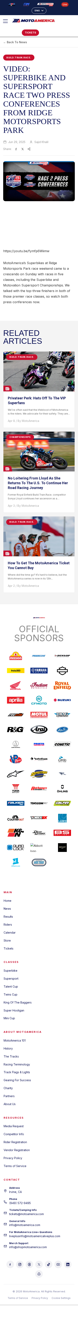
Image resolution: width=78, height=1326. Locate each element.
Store (7, 940)
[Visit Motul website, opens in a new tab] (39, 714)
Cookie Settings (61, 1298)
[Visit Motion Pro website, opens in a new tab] (62, 729)
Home (7, 900)
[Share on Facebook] (16, 149)
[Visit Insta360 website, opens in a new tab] (16, 670)
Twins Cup (10, 994)
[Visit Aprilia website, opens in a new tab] (16, 700)
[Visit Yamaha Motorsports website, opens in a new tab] (39, 670)
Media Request (14, 1126)
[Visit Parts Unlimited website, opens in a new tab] (39, 744)
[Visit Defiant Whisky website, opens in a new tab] (62, 847)
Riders (8, 924)
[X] (39, 1264)
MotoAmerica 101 (15, 1040)
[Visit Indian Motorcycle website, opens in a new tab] (39, 685)
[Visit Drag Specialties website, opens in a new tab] (62, 714)
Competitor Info (14, 1134)
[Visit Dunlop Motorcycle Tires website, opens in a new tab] (62, 656)
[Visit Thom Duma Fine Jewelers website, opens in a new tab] (39, 803)
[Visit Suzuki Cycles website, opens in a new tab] (62, 700)
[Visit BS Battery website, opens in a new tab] (62, 832)
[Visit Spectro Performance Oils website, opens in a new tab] (39, 773)
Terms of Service (15, 1166)
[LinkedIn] (68, 1264)
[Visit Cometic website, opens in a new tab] (62, 744)
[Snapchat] (39, 1274)
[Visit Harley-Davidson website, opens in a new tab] (62, 670)
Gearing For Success (17, 1080)
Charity (8, 1088)
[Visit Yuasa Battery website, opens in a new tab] (16, 788)
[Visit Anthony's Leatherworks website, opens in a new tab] (39, 788)
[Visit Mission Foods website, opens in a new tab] (16, 656)
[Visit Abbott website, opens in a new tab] (39, 847)
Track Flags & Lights (17, 1072)
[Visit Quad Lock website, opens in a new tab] (16, 847)
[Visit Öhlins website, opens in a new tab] (62, 788)
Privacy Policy (13, 1158)
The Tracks (11, 1056)
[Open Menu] (7, 21)
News (7, 908)
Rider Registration (15, 1142)
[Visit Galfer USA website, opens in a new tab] (62, 803)
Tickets (8, 948)
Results (8, 916)
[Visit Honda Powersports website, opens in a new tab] (16, 685)
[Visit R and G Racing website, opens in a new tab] (16, 729)
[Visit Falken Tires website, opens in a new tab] (16, 803)
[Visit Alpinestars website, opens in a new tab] (16, 773)
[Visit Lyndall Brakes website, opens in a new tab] (62, 773)
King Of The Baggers (18, 1002)
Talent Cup (11, 986)
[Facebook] (10, 1264)
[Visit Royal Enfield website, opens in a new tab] (62, 685)
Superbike (10, 970)
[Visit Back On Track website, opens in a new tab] (39, 862)
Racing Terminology (17, 1064)
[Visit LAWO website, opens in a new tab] (62, 818)
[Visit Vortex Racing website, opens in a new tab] (39, 818)
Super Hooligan (14, 1010)
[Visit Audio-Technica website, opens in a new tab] (16, 744)
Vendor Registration (17, 1150)
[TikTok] (48, 1264)
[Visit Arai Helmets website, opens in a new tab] (39, 729)
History (8, 1048)
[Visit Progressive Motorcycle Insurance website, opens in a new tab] (39, 656)
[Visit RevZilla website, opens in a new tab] (16, 714)
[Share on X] (22, 149)
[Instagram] (20, 1264)
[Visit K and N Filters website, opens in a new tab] (16, 832)
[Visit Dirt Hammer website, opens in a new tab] (39, 832)
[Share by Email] (29, 149)
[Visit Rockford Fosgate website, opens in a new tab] (39, 759)
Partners (9, 1096)
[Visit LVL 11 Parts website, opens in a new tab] (16, 862)
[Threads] (29, 1264)
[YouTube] (58, 1264)
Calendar (10, 932)
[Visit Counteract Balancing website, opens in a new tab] (16, 818)
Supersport (11, 978)
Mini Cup (9, 1018)
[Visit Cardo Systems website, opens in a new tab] (62, 759)
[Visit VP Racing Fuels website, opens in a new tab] (16, 759)
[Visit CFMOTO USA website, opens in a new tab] (39, 700)
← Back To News (15, 42)
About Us (10, 1104)
